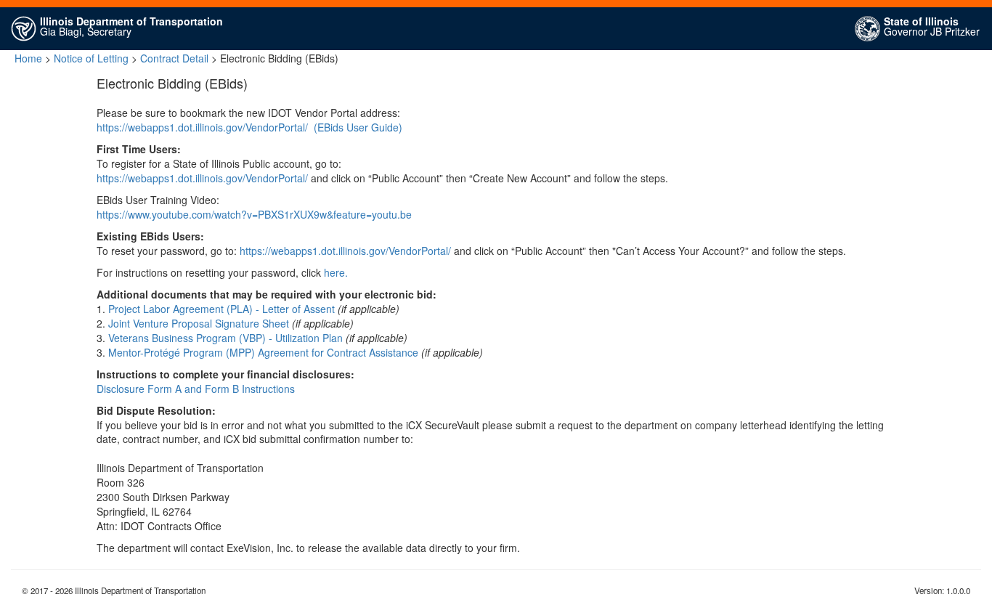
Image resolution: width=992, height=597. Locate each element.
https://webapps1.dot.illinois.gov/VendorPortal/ (202, 127)
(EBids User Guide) (358, 127)
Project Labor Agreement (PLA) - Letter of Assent (221, 308)
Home (28, 58)
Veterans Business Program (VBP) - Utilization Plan (225, 337)
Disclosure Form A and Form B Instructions (196, 388)
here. (336, 272)
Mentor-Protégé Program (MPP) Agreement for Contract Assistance (263, 352)
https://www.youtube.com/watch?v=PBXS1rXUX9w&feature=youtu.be (254, 214)
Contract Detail (174, 58)
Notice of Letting (91, 58)
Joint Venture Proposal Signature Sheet (198, 323)
